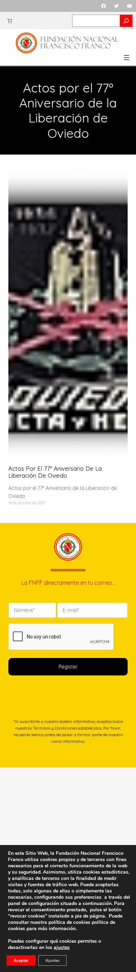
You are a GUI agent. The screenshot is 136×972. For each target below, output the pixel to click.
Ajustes (52, 960)
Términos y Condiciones (55, 728)
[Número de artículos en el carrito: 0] (9, 21)
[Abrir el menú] (126, 57)
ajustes (62, 947)
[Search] (126, 21)
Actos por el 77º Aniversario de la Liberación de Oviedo (55, 472)
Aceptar (21, 960)
